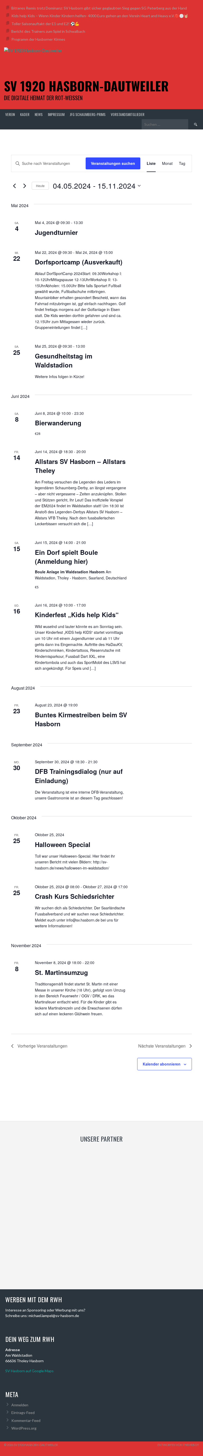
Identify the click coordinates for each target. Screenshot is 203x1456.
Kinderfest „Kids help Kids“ (77, 614)
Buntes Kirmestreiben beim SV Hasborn (81, 719)
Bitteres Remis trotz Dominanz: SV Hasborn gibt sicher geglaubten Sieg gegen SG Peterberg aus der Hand (99, 8)
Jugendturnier (56, 232)
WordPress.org (23, 1428)
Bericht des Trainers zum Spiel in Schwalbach (48, 31)
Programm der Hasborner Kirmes (38, 39)
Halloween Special (62, 844)
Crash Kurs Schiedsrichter (74, 896)
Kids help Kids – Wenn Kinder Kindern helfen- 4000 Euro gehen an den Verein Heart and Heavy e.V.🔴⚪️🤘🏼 (99, 15)
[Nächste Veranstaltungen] (24, 186)
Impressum (56, 114)
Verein (10, 114)
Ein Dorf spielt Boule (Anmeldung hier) (66, 557)
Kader (24, 114)
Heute (40, 185)
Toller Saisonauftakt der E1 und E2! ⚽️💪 (45, 23)
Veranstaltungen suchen (113, 163)
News (39, 114)
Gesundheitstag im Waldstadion (63, 360)
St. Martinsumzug (61, 972)
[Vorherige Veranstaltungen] (14, 186)
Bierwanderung (58, 422)
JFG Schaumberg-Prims (87, 114)
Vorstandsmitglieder (127, 114)
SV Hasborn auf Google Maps (29, 1371)
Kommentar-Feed (25, 1420)
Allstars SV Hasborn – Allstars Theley (80, 466)
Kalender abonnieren (162, 1064)
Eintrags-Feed (23, 1412)
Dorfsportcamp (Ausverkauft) (78, 261)
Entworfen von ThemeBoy (178, 1444)
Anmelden (19, 1405)
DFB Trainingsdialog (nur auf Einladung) (79, 776)
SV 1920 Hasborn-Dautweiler (86, 85)
